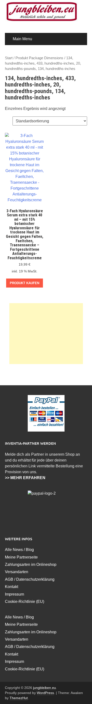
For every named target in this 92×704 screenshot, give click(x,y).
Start (9, 58)
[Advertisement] (46, 333)
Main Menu (22, 39)
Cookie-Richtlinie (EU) (24, 601)
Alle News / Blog (19, 550)
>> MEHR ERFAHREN (25, 478)
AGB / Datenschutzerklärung (29, 579)
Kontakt (11, 587)
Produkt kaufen (24, 283)
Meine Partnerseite (21, 557)
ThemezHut (19, 698)
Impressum (14, 594)
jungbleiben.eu (44, 688)
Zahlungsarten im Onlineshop (30, 564)
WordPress (45, 693)
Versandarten (16, 572)
